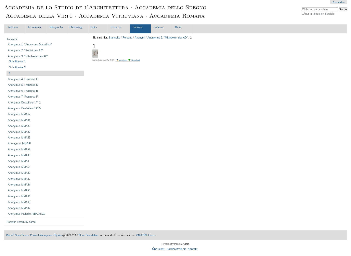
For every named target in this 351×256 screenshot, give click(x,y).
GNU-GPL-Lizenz (146, 235)
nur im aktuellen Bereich (319, 13)
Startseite (12, 27)
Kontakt (192, 249)
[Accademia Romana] (105, 12)
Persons (137, 27)
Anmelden (338, 2)
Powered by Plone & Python (175, 244)
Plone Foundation (88, 235)
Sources (158, 27)
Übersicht (158, 249)
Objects (116, 27)
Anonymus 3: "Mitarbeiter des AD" (167, 37)
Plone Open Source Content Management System (34, 235)
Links (94, 27)
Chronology (76, 27)
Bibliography (56, 27)
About (177, 27)
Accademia (34, 27)
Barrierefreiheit (176, 249)
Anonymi (140, 37)
